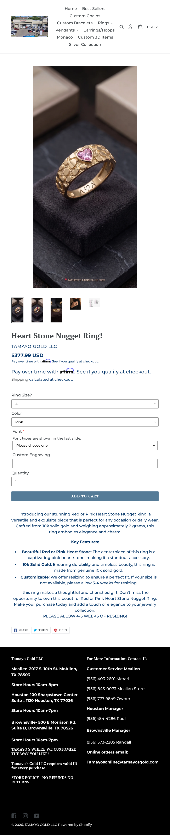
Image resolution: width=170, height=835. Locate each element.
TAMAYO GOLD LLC (41, 825)
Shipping (19, 379)
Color (16, 413)
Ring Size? (21, 395)
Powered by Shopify (75, 825)
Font (17, 431)
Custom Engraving (31, 454)
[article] (85, 562)
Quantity (20, 473)
